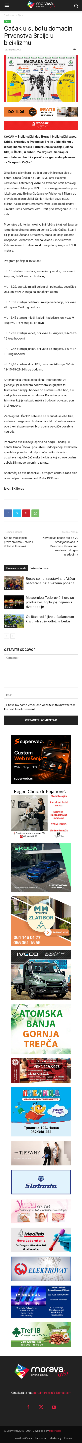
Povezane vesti (16, 568)
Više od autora (39, 568)
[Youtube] (54, 1407)
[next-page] (12, 636)
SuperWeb (55, 1430)
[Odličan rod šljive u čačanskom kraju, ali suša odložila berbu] (14, 621)
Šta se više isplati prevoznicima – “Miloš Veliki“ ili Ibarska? (18, 542)
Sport (21, 15)
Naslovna (9, 15)
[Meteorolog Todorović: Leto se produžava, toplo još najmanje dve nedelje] (14, 602)
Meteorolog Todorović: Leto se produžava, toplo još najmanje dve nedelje (50, 602)
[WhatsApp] (35, 513)
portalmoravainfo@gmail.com (52, 1392)
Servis (8, 607)
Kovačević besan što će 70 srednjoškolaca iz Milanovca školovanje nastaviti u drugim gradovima (60, 546)
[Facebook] (8, 513)
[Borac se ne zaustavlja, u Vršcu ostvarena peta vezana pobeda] (14, 583)
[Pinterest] (26, 513)
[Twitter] (17, 513)
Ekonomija (10, 626)
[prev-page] (6, 636)
